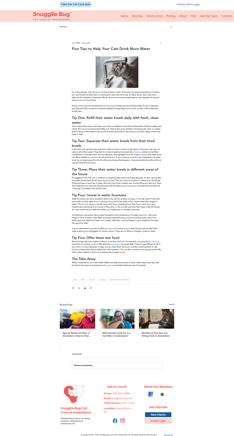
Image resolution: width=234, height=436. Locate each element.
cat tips (102, 280)
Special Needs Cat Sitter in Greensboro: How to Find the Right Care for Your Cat (76, 334)
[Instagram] (122, 421)
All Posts (63, 27)
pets (83, 280)
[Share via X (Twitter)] (79, 288)
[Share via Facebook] (73, 288)
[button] (171, 27)
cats (75, 280)
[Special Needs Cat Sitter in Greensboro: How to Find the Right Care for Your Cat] (77, 319)
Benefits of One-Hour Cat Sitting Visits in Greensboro (156, 334)
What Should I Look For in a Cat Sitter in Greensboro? (116, 334)
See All (171, 304)
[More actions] (160, 42)
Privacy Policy (152, 435)
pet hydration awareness (119, 280)
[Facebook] (115, 421)
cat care (92, 280)
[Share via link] (91, 288)
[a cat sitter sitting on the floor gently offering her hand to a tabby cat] (156, 319)
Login (197, 4)
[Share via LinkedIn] (85, 288)
